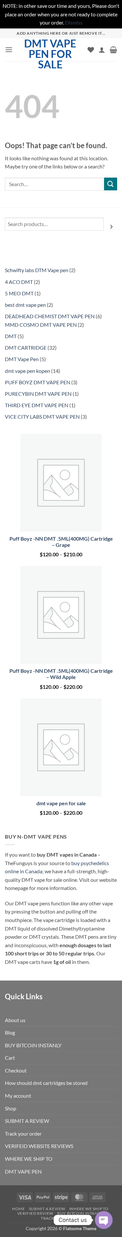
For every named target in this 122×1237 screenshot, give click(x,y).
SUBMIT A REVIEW (27, 1121)
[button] (9, 50)
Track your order (23, 1133)
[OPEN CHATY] (104, 1220)
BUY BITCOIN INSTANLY (33, 1045)
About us (15, 1020)
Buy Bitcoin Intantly (81, 1213)
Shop (10, 1108)
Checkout (16, 1070)
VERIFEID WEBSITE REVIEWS (39, 1146)
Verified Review (35, 1213)
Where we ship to (88, 1208)
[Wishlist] (91, 50)
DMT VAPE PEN (23, 1171)
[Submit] (110, 184)
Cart (10, 1057)
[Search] (111, 227)
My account (18, 1095)
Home (18, 1208)
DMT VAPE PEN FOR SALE (50, 54)
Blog (10, 1032)
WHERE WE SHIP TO (28, 1159)
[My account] (102, 50)
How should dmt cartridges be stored (46, 1083)
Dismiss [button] (74, 22)
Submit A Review (47, 1208)
